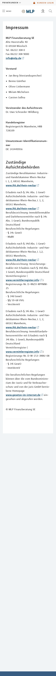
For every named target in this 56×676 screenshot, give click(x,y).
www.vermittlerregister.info (22, 280)
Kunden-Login (45, 2)
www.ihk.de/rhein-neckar (21, 185)
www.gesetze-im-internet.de (23, 394)
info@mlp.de (13, 58)
